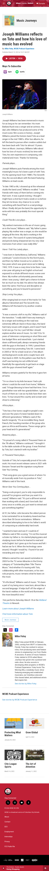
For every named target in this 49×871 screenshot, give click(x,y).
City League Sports (11, 765)
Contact (7, 822)
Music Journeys (27, 20)
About (7, 817)
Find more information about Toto (17, 614)
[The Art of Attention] (35, 755)
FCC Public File (10, 846)
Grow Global (32, 732)
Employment (9, 832)
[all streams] (46, 868)
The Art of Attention (31, 765)
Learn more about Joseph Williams (18, 608)
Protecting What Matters (13, 734)
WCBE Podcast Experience (24, 48)
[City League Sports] (14, 755)
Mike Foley (9, 48)
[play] (3, 868)
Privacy (7, 841)
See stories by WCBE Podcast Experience (19, 699)
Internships (9, 836)
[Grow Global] (35, 723)
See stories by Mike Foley (25, 683)
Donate (42, 3)
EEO (6, 827)
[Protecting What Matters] (14, 723)
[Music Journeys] (9, 20)
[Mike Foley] (7, 640)
